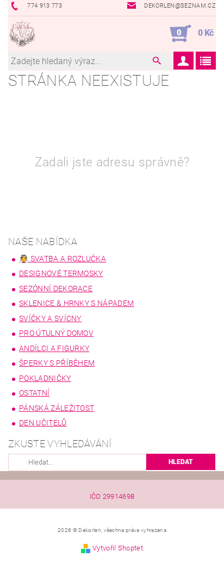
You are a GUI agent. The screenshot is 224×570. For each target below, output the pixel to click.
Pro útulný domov (56, 333)
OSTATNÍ (34, 393)
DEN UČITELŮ (43, 422)
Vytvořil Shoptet (117, 548)
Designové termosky (61, 273)
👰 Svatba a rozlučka (62, 258)
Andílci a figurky (54, 348)
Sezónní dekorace (55, 288)
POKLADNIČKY (45, 378)
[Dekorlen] (22, 34)
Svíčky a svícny (50, 318)
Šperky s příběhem (57, 363)
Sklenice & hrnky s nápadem (76, 303)
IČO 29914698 (112, 496)
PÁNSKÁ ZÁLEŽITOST (56, 408)
